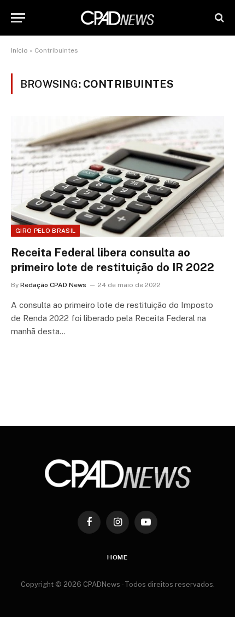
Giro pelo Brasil (45, 230)
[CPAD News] (117, 17)
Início (19, 50)
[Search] (218, 17)
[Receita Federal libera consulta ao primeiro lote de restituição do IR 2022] (117, 176)
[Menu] (18, 17)
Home (117, 557)
